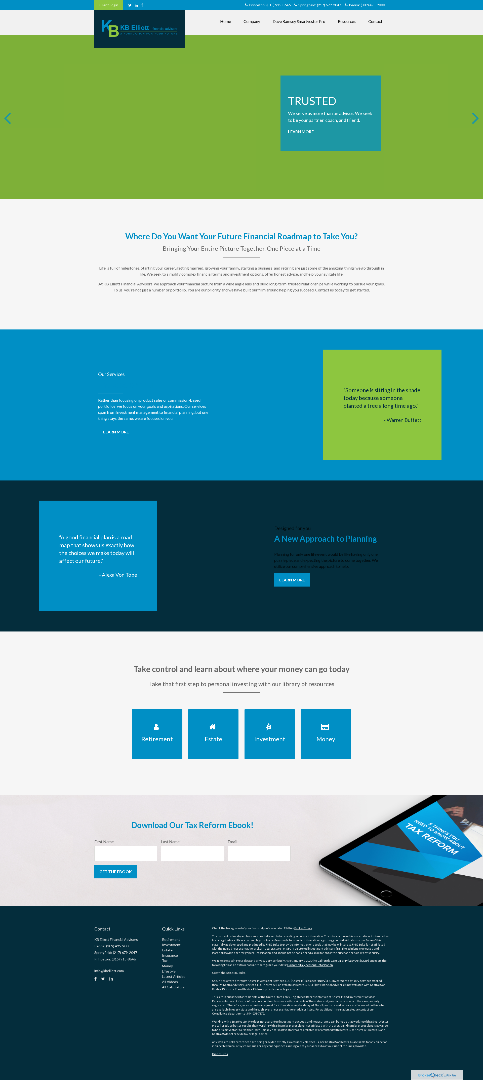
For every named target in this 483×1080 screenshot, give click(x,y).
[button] (251, 21)
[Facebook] (142, 5)
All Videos (170, 982)
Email (232, 841)
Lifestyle (169, 971)
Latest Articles (173, 976)
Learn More (301, 131)
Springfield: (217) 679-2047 (319, 5)
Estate (167, 950)
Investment (171, 945)
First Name (104, 841)
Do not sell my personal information (310, 964)
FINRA (321, 980)
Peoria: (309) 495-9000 (367, 5)
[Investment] (269, 712)
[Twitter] (130, 5)
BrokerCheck (303, 928)
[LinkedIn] (136, 5)
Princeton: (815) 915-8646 (270, 5)
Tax (165, 960)
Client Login (108, 5)
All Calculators (173, 987)
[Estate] (213, 712)
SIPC (328, 980)
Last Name (170, 841)
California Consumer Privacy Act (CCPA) (343, 960)
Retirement (171, 939)
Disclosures (220, 1054)
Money (167, 966)
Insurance (170, 955)
